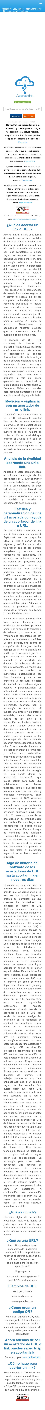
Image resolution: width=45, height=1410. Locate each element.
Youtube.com (26, 180)
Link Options (28, 116)
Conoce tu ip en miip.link (22, 102)
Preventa (22, 142)
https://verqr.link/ (25, 202)
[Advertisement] (22, 49)
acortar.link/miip (31, 1357)
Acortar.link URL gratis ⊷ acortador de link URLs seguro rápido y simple (21, 9)
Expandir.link (29, 161)
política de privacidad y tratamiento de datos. (25, 219)
